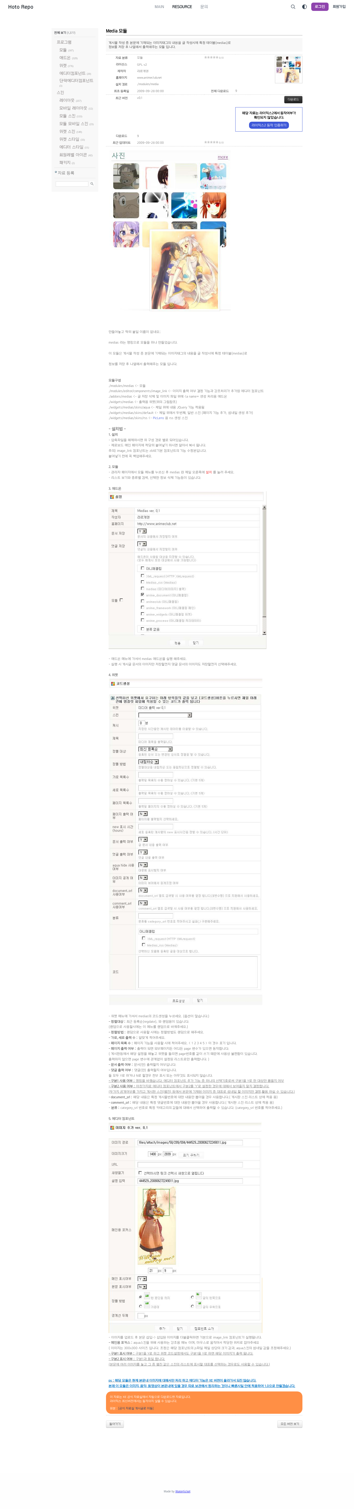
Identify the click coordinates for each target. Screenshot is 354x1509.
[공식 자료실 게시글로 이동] (136, 1408)
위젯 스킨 (67, 131)
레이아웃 (67, 100)
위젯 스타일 (69, 139)
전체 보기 (60, 33)
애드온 (65, 58)
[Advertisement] (177, 1446)
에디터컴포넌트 (72, 73)
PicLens (158, 418)
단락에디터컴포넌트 (76, 80)
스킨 (60, 92)
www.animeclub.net (149, 77)
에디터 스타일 (71, 147)
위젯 (63, 65)
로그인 (320, 7)
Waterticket (182, 1491)
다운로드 (293, 99)
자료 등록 (66, 173)
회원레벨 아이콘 (73, 155)
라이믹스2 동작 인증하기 (269, 125)
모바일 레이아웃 (73, 108)
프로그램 (64, 42)
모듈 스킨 (67, 116)
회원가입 (339, 7)
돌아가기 (115, 1424)
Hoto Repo (20, 6)
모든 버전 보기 (290, 1424)
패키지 (64, 162)
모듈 (63, 50)
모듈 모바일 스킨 (73, 123)
